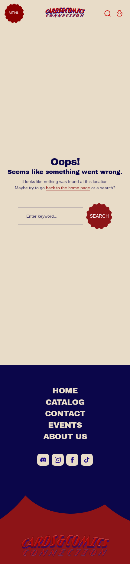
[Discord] (43, 460)
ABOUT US (65, 436)
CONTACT (65, 413)
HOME (65, 390)
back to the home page (68, 187)
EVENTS (65, 425)
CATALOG (65, 402)
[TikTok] (87, 460)
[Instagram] (58, 460)
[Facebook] (72, 460)
